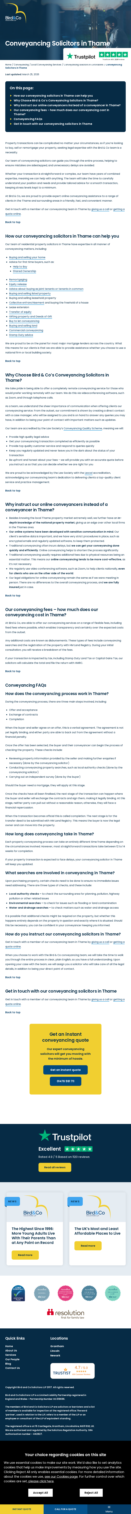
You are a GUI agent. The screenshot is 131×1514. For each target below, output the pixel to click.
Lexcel (88, 473)
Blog (8, 1363)
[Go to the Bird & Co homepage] (15, 13)
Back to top (12, 222)
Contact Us (12, 1368)
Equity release (18, 284)
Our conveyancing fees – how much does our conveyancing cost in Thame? (61, 112)
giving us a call (100, 209)
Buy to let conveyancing (24, 321)
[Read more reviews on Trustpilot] (80, 56)
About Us (11, 1350)
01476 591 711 (65, 1081)
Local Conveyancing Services (46, 64)
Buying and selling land (23, 326)
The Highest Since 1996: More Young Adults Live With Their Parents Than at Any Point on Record (34, 1235)
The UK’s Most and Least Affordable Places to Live (97, 1231)
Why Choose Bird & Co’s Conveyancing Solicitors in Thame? (56, 100)
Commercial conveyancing (26, 330)
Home (8, 64)
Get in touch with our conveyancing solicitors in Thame (53, 124)
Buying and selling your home (27, 257)
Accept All (40, 1493)
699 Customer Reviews (81, 1374)
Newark (55, 1355)
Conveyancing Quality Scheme (83, 428)
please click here (41, 1481)
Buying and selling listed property (30, 293)
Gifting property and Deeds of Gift (30, 316)
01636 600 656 (65, 1509)
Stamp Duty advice (21, 335)
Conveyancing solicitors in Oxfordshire (83, 64)
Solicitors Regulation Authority (69, 1430)
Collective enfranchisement (26, 302)
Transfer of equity (20, 312)
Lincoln (54, 1351)
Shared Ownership (24, 271)
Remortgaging (18, 279)
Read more (25, 1255)
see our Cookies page (61, 1476)
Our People (12, 1359)
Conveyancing (21, 64)
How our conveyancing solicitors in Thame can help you (53, 96)
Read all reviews (55, 1167)
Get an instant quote (65, 1070)
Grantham (57, 1346)
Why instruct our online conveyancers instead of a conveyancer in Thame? (67, 105)
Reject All (91, 1493)
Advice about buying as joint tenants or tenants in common (46, 289)
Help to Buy (20, 266)
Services (10, 1355)
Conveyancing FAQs (28, 119)
